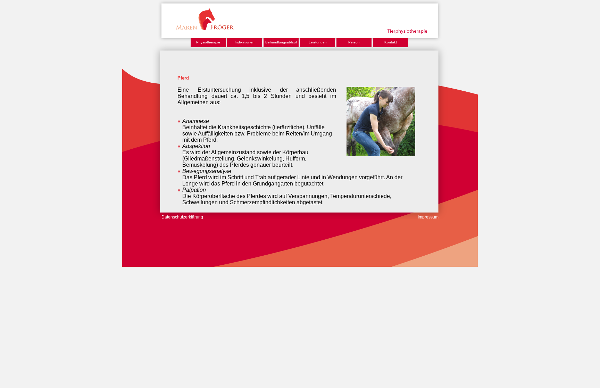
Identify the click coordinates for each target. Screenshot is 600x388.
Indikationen (245, 42)
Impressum (428, 217)
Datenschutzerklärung (182, 217)
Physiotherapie (208, 42)
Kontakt (390, 42)
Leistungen (318, 42)
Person (354, 42)
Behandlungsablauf (281, 42)
